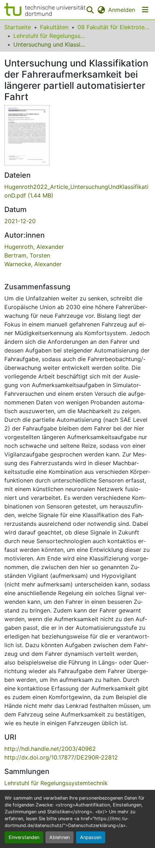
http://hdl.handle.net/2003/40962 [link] (50, 748)
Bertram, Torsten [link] (27, 255)
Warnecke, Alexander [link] (33, 264)
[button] (44, 10)
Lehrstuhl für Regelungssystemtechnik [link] (49, 35)
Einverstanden (24, 837)
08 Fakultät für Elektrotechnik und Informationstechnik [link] (114, 27)
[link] (77, 191)
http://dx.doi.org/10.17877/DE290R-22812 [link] (61, 757)
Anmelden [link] (121, 9)
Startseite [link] (17, 27)
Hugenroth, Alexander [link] (34, 246)
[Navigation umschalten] (145, 10)
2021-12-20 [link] (20, 221)
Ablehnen (59, 837)
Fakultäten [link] (54, 27)
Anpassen (90, 837)
